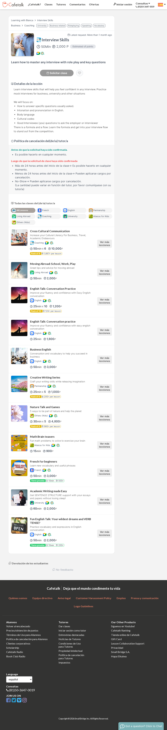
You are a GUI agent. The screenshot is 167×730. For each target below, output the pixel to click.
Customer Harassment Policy (93, 598)
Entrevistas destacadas (71, 634)
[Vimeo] (19, 700)
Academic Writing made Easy (48, 491)
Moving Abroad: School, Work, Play (53, 263)
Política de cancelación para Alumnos (27, 639)
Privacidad (117, 647)
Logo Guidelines (83, 606)
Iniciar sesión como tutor (72, 630)
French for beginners (43, 461)
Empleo (121, 598)
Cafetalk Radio (14, 651)
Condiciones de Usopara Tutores (70, 645)
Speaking (86, 25)
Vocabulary (99, 25)
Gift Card (116, 639)
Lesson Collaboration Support (127, 643)
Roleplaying (73, 25)
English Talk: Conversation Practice (53, 288)
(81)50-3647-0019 (22, 690)
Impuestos (64, 662)
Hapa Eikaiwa (119, 656)
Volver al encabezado (18, 626)
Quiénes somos (17, 598)
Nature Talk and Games (45, 407)
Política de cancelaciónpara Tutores (71, 656)
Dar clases (64, 626)
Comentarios (77, 4)
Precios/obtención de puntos (22, 630)
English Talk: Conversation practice (53, 321)
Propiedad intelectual (71, 650)
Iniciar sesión (124, 4)
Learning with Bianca (22, 20)
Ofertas (94, 4)
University (42, 25)
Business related (57, 25)
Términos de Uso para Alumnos (23, 634)
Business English (40, 349)
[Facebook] (9, 700)
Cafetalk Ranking (120, 630)
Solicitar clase (58, 73)
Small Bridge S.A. (120, 651)
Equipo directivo (42, 598)
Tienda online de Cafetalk (125, 634)
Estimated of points (83, 46)
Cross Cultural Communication (50, 231)
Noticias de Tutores (70, 639)
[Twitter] (14, 700)
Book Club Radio (15, 656)
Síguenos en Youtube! (123, 626)
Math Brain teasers (42, 436)
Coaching (29, 25)
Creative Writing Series (45, 377)
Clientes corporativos (18, 643)
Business (16, 25)
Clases (48, 4)
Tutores (61, 4)
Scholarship (12, 647)
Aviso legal (64, 598)
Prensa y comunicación (145, 598)
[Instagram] (24, 700)
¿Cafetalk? (34, 4)
